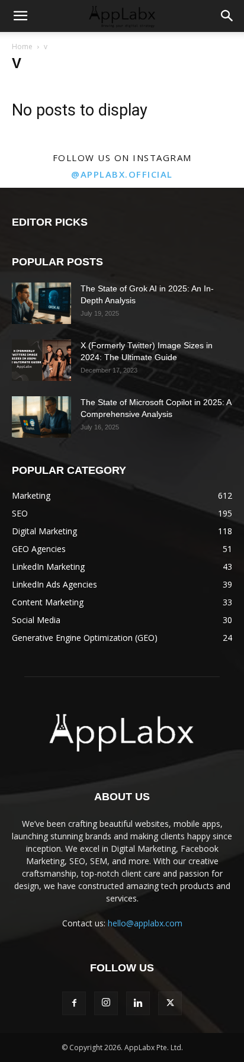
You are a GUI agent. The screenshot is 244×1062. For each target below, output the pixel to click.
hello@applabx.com (145, 923)
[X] (170, 1003)
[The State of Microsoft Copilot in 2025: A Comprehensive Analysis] (41, 417)
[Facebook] (74, 1003)
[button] (20, 16)
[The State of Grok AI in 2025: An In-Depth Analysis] (41, 303)
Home (22, 46)
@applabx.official (122, 174)
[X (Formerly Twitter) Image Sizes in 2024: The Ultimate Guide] (41, 360)
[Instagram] (106, 1003)
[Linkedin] (138, 1003)
